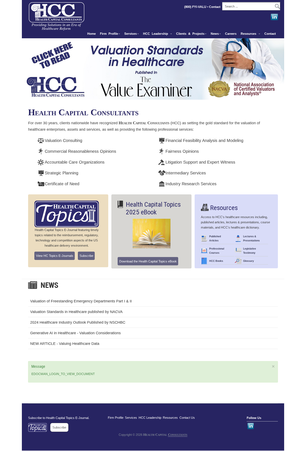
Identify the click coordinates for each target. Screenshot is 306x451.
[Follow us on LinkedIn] (274, 17)
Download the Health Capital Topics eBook (148, 261)
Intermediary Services (185, 173)
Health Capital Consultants (83, 112)
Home (91, 33)
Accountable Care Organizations (74, 162)
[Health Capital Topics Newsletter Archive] (39, 427)
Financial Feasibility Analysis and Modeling (204, 140)
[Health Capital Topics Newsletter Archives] (66, 214)
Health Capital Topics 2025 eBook (153, 208)
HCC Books (216, 261)
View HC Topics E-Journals (54, 255)
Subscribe (86, 255)
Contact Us (187, 417)
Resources (249, 33)
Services (130, 33)
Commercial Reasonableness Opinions (80, 151)
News (215, 33)
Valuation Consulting (63, 140)
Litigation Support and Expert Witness (200, 162)
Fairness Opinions (182, 151)
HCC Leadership (156, 33)
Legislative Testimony (249, 250)
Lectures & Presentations (251, 238)
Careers (230, 33)
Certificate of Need (62, 183)
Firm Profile (109, 33)
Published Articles (215, 238)
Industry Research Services (190, 183)
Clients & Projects (190, 33)
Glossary (248, 261)
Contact (215, 7)
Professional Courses (216, 250)
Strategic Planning (61, 173)
